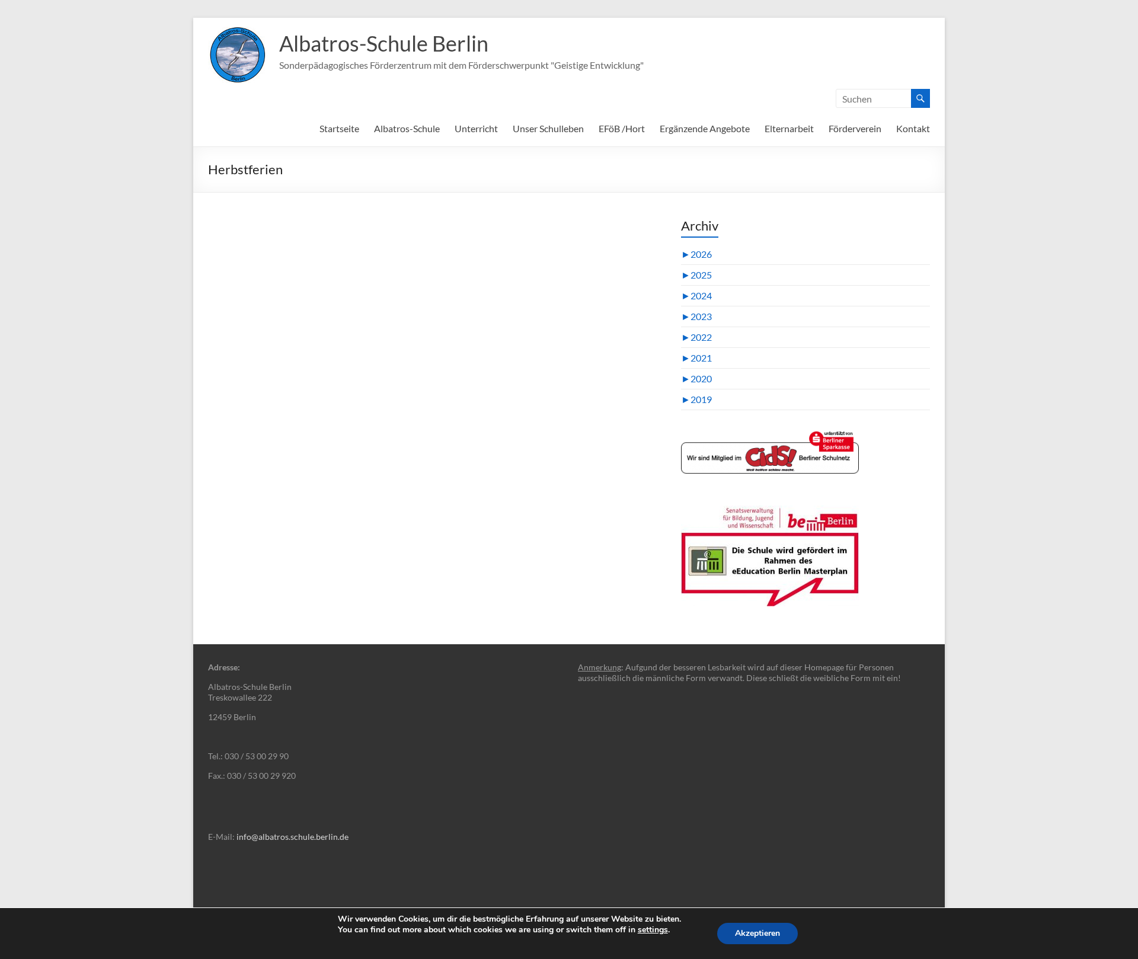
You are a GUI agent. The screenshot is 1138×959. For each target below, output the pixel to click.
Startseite (339, 128)
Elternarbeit (789, 128)
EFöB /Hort (622, 128)
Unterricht (476, 128)
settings (653, 930)
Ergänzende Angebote (705, 128)
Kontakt (913, 128)
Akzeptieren (757, 933)
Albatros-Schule (407, 128)
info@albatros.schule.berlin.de (292, 837)
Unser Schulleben (548, 128)
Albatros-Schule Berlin (383, 43)
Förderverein (855, 128)
